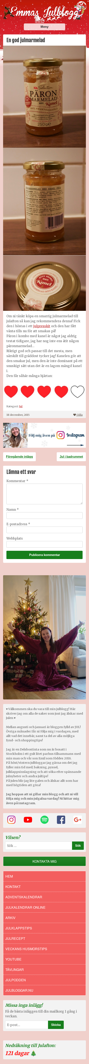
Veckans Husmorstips (26, 948)
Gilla (80, 414)
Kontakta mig (44, 861)
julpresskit (41, 326)
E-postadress (18, 524)
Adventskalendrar (23, 897)
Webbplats (14, 538)
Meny (44, 26)
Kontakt (13, 886)
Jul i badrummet (71, 456)
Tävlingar (14, 969)
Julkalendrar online (25, 907)
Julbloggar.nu (19, 990)
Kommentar (17, 481)
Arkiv (10, 917)
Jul (21, 406)
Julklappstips (18, 928)
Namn (12, 510)
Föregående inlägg (19, 456)
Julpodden (15, 980)
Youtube (13, 959)
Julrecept (15, 938)
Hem (9, 876)
